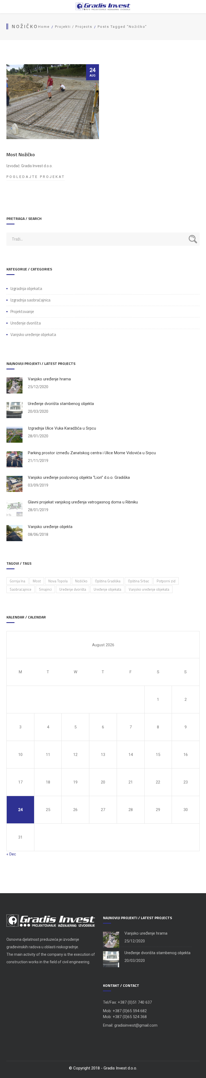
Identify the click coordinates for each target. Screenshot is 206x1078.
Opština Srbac (138, 581)
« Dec (11, 854)
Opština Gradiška (107, 581)
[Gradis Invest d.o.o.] (103, 6)
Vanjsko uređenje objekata (33, 335)
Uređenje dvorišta (25, 323)
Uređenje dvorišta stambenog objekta (61, 403)
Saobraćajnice (20, 589)
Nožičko (81, 581)
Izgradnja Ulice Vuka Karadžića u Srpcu (62, 428)
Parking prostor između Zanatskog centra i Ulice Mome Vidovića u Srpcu (92, 452)
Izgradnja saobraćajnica (30, 300)
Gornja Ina (17, 581)
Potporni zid (166, 581)
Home (44, 27)
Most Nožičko (20, 154)
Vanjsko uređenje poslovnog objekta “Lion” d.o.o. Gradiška (79, 477)
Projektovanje (22, 312)
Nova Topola (58, 581)
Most (37, 581)
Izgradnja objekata (26, 289)
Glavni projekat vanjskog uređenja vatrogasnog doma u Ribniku (83, 502)
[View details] (53, 102)
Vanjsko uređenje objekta (50, 526)
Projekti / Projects (73, 27)
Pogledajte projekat (35, 177)
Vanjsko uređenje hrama (49, 379)
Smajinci (45, 589)
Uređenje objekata (107, 589)
